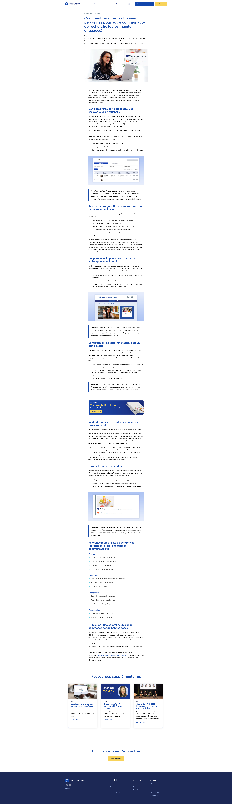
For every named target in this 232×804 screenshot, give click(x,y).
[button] (87, 4)
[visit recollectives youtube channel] (70, 785)
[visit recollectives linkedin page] (66, 785)
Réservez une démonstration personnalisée (112, 655)
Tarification (161, 4)
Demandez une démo (144, 4)
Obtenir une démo (116, 758)
